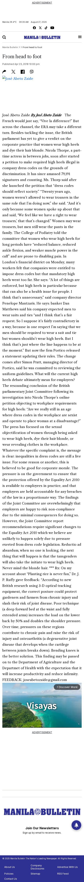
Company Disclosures (37, 867)
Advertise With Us (67, 867)
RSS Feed (63, 873)
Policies (8, 873)
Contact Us (10, 878)
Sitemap (35, 873)
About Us (9, 867)
